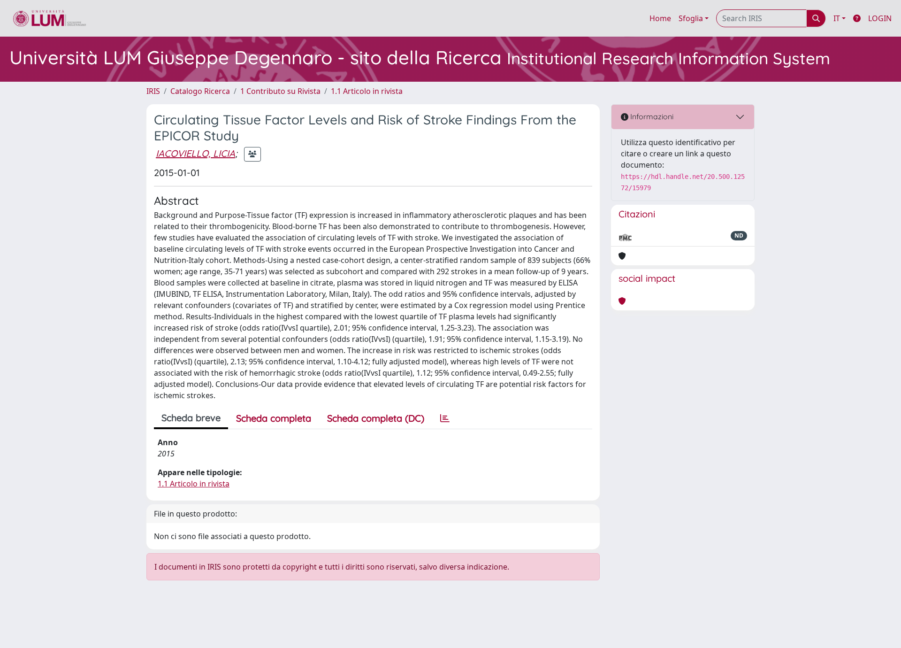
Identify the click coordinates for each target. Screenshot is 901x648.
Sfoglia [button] (691, 18)
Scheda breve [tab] (191, 418)
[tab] (445, 418)
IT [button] (836, 18)
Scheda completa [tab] (273, 418)
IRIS (153, 91)
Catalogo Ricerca (200, 91)
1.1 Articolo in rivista (367, 91)
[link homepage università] (49, 18)
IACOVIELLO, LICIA (195, 153)
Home (660, 18)
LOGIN (880, 18)
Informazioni (650, 116)
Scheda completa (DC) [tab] (375, 418)
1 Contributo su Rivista (280, 91)
